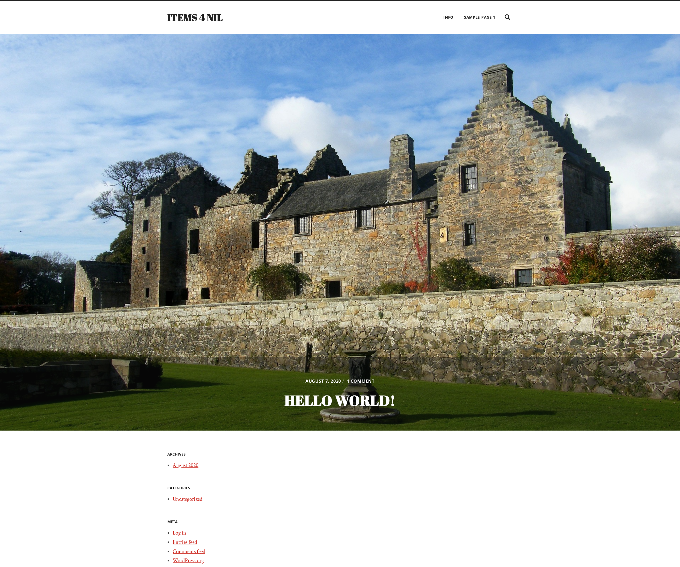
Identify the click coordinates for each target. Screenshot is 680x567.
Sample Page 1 (479, 17)
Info (448, 17)
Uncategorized (187, 499)
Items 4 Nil (195, 17)
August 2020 (185, 465)
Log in (179, 533)
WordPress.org (188, 560)
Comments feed (189, 551)
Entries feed (185, 542)
